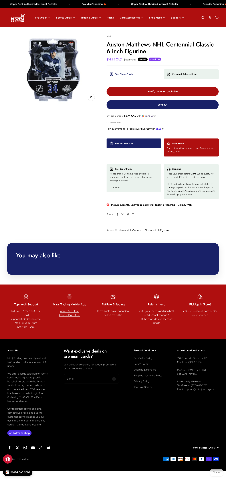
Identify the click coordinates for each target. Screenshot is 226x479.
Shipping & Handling (145, 369)
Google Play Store (69, 315)
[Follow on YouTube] (33, 448)
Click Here (114, 187)
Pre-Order (41, 17)
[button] (163, 115)
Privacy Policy (141, 381)
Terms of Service (143, 387)
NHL (109, 36)
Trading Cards (89, 17)
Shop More (155, 17)
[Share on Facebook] (117, 214)
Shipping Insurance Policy (148, 375)
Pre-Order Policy (143, 358)
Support (176, 17)
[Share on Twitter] (122, 214)
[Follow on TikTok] (41, 448)
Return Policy (141, 363)
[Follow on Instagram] (25, 448)
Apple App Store (69, 311)
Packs (110, 17)
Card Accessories (130, 17)
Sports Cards (64, 17)
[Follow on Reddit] (49, 448)
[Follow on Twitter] (17, 448)
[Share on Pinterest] (127, 214)
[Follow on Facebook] (9, 448)
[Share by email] (133, 214)
